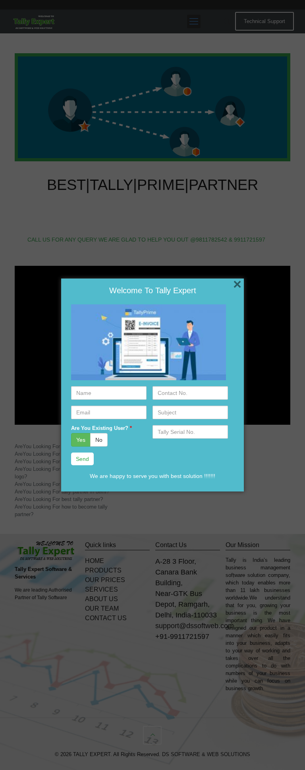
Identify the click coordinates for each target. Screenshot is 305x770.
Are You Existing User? (101, 428)
